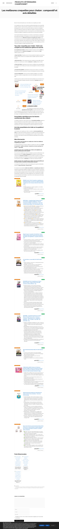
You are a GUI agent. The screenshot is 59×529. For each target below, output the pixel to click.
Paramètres (53, 525)
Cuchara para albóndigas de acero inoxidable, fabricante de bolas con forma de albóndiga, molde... (25, 85)
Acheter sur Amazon (40, 195)
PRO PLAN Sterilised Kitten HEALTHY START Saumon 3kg (33, 350)
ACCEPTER (41, 525)
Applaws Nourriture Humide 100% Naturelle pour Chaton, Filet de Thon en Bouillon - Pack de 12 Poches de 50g (32, 394)
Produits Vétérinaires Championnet (25, 3)
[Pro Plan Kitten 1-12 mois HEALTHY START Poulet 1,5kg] (18, 262)
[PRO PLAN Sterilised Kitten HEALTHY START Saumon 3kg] (18, 352)
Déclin (47, 525)
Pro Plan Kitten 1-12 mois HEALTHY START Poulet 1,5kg (32, 260)
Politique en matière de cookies (20, 528)
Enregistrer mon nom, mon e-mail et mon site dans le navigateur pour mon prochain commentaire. (29, 517)
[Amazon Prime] (41, 193)
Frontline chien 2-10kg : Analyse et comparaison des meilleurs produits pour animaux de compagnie (29, 486)
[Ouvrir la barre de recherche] (56, 3)
